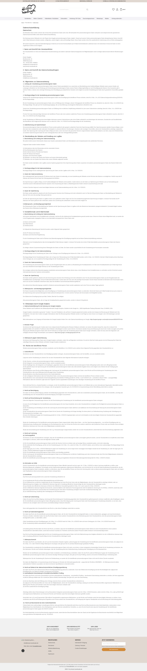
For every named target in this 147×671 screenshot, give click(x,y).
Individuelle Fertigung (81, 642)
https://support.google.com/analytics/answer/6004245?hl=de (106, 319)
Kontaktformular (37, 646)
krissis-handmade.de (76, 669)
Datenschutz (51, 642)
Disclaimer (51, 645)
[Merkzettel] (113, 9)
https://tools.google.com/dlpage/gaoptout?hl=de (67, 332)
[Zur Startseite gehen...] (29, 9)
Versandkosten (70, 666)
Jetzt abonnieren (113, 649)
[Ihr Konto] (117, 9)
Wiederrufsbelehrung (54, 648)
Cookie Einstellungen (81, 648)
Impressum (51, 654)
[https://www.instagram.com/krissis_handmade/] (22, 650)
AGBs (49, 651)
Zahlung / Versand (80, 645)
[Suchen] (87, 9)
